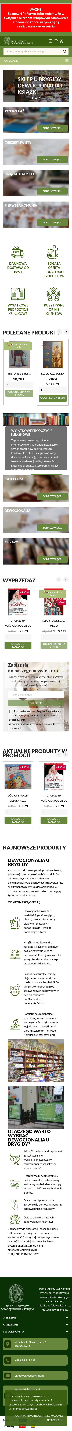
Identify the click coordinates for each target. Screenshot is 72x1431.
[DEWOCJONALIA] (36, 520)
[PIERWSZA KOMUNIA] (36, 215)
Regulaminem (44, 711)
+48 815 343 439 (25, 1360)
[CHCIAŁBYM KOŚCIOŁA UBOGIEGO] (18, 601)
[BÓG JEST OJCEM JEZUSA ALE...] (18, 776)
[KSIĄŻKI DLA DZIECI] (36, 183)
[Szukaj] (64, 51)
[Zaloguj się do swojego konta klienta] (50, 41)
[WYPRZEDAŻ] (36, 120)
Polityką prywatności (30, 715)
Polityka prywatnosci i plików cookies (39, 1415)
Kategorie (10, 60)
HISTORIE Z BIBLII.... (19, 373)
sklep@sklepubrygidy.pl (29, 1375)
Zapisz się (36, 703)
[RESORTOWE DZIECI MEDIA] (54, 601)
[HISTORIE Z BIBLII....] (19, 354)
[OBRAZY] (36, 551)
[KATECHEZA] (36, 488)
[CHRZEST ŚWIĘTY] (36, 152)
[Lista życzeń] (56, 41)
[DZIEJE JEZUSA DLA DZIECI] (53, 354)
